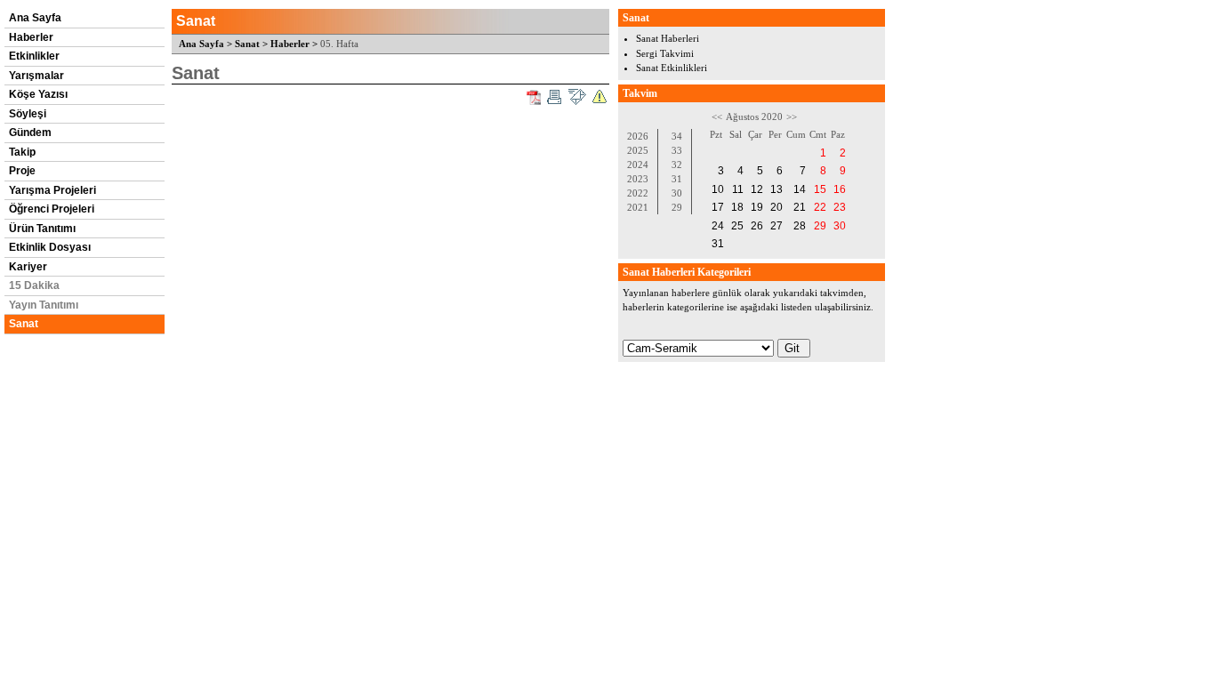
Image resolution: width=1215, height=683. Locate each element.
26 (757, 226)
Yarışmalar (36, 75)
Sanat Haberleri (667, 38)
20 (776, 207)
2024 (637, 164)
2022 (637, 193)
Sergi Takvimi (665, 53)
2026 (637, 136)
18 (737, 207)
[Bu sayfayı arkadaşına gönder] (576, 97)
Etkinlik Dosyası (50, 247)
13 (776, 189)
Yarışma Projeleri (52, 190)
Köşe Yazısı (38, 94)
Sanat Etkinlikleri (671, 67)
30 (677, 193)
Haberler (31, 37)
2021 (637, 207)
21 (799, 207)
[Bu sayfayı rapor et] (599, 97)
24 (718, 226)
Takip (22, 152)
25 (737, 226)
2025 (637, 150)
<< (717, 116)
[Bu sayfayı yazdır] (554, 97)
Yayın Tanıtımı (43, 305)
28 (799, 226)
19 (757, 207)
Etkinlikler (34, 56)
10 (718, 189)
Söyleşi (27, 114)
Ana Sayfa (35, 18)
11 (738, 189)
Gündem (30, 132)
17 (718, 207)
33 (677, 150)
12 (757, 189)
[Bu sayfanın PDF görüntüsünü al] (534, 97)
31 (677, 178)
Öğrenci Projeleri (51, 209)
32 (677, 164)
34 (677, 136)
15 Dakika (34, 285)
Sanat (23, 323)
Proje (22, 171)
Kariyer (28, 267)
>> (791, 116)
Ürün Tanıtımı (42, 228)
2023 (637, 178)
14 (799, 189)
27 (776, 226)
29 (677, 207)
